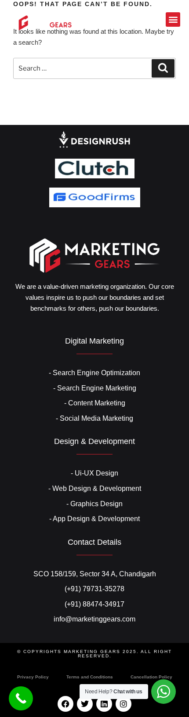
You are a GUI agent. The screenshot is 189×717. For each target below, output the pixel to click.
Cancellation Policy (151, 676)
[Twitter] (85, 704)
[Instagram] (123, 704)
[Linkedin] (104, 704)
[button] (173, 19)
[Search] (163, 68)
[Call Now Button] (21, 698)
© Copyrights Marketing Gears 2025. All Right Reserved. (94, 653)
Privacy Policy (33, 676)
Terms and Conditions (89, 676)
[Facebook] (65, 704)
